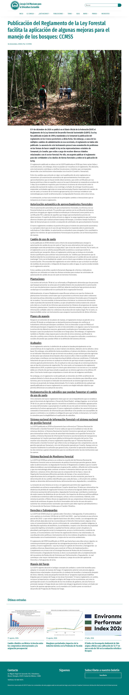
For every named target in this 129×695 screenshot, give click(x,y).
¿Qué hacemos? (44, 14)
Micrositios (106, 14)
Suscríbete (103, 675)
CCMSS (29, 44)
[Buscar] (119, 5)
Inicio (21, 14)
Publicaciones (58, 14)
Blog (78, 14)
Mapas (85, 14)
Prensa (94, 14)
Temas (70, 14)
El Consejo (30, 14)
